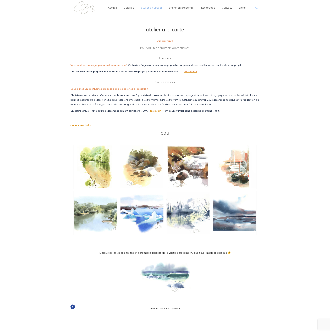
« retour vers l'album (81, 125)
